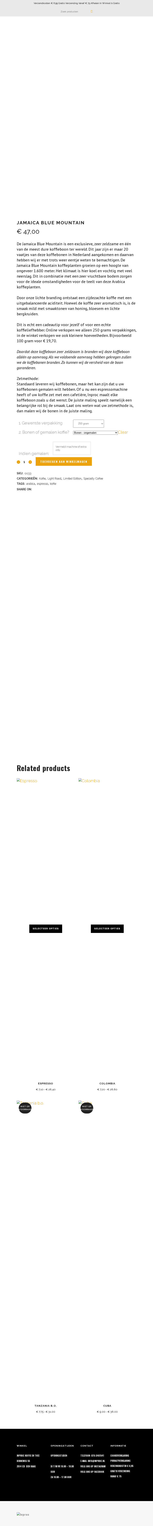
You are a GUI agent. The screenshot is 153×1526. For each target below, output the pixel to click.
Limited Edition (72, 478)
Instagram (99, 1466)
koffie (53, 483)
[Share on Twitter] (40, 489)
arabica (30, 483)
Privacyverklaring (120, 1460)
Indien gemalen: (34, 453)
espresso (42, 483)
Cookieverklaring (119, 1455)
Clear (123, 432)
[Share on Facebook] (35, 489)
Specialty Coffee (93, 478)
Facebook (99, 1471)
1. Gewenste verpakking (41, 423)
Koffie (42, 478)
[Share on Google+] (45, 489)
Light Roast (54, 478)
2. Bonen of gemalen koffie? (44, 432)
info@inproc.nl (96, 1461)
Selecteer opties (46, 928)
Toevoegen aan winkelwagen (63, 461)
